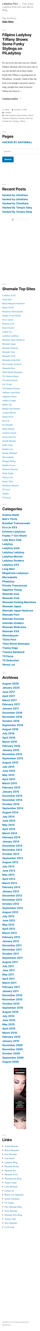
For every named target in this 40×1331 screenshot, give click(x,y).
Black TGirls (8, 307)
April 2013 (8, 878)
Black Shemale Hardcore (13, 303)
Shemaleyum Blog (13, 1178)
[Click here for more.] (20, 1128)
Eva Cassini (7, 319)
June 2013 (8, 870)
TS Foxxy (6, 497)
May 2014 (8, 824)
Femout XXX (8, 323)
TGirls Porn (9, 639)
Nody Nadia (7, 473)
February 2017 (11, 704)
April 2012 (8, 928)
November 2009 (12, 1049)
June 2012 (8, 920)
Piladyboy (13, 118)
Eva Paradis (7, 424)
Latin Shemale (11, 1186)
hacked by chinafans (15, 195)
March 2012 (9, 932)
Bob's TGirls (9, 519)
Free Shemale (11, 1154)
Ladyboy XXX (9, 295)
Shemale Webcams (14, 627)
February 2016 (11, 745)
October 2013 (10, 853)
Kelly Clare (7, 445)
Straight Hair (7, 121)
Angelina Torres (9, 396)
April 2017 (8, 696)
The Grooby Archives (12, 364)
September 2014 (12, 808)
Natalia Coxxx (8, 465)
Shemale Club (10, 598)
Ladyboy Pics (10, 3)
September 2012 (12, 908)
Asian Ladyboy (10, 115)
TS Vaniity (9, 1202)
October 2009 (11, 1053)
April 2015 (8, 779)
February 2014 (11, 837)
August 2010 (10, 1011)
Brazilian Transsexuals (12, 311)
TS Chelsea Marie (10, 376)
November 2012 (12, 899)
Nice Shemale (11, 1223)
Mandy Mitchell (9, 453)
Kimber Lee (7, 449)
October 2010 (10, 1003)
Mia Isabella (8, 457)
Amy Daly (7, 299)
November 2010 (12, 999)
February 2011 (11, 986)
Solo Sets (29, 118)
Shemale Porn (8, 368)
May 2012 (8, 924)
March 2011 (9, 982)
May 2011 (8, 974)
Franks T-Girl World (11, 315)
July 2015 (8, 766)
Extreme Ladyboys (13, 531)
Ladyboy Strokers (13, 560)
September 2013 (12, 858)
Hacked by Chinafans (15, 203)
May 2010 (8, 1024)
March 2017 (9, 700)
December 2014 (12, 795)
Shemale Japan (9, 344)
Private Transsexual (14, 585)
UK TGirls (7, 384)
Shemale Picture (12, 1166)
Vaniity (5, 493)
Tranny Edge (10, 647)
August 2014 (10, 812)
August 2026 (10, 683)
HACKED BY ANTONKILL (17, 142)
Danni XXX (7, 416)
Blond (19, 115)
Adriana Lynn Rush (11, 392)
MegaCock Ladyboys (15, 573)
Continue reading (11, 98)
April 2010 (8, 1028)
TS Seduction (10, 660)
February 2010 (11, 1036)
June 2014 (8, 820)
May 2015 (8, 775)
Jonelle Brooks (9, 441)
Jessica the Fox (9, 437)
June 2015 (8, 770)
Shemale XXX (8, 356)
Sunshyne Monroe (10, 485)
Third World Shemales (12, 372)
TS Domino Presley (11, 388)
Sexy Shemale (11, 1211)
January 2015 (10, 791)
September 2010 (12, 1007)
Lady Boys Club (12, 539)
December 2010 (12, 995)
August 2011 (10, 962)
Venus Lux (8, 664)
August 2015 (10, 762)
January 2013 (10, 891)
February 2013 (11, 887)
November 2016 (12, 716)
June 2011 (8, 970)
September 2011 (12, 957)
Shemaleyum (10, 635)
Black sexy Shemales (14, 1194)
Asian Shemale (11, 1146)
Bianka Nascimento (11, 408)
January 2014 (10, 841)
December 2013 (12, 845)
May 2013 (8, 874)
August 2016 (10, 729)
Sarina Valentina (12, 1198)
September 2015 (12, 758)
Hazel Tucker (8, 327)
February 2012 (11, 937)
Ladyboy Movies (12, 556)
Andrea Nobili (10, 514)
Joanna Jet (9, 1190)
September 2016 (12, 725)
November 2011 (12, 949)
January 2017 (10, 708)
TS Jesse (6, 489)
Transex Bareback (13, 652)
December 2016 (12, 712)
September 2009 (13, 1057)
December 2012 (12, 895)
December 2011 (12, 945)
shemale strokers (13, 623)
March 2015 (9, 783)
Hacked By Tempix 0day (17, 207)
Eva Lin (5, 420)
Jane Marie (10, 1158)
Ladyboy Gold (10, 548)
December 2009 (12, 1045)
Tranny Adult (11, 1182)
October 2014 (10, 804)
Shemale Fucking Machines (19, 602)
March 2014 (9, 833)
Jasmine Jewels (9, 432)
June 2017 (8, 691)
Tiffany (22, 121)
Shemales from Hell (11, 360)
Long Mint (8, 569)
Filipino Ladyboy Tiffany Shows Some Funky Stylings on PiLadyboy (16, 43)
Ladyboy (8, 112)
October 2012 (10, 903)
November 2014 (12, 799)
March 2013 (9, 883)
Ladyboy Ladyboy (10, 335)
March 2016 (9, 741)
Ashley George (9, 400)
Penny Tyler (7, 481)
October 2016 (10, 720)
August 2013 (10, 862)
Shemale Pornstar (10, 348)
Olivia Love (7, 477)
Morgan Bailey (9, 461)
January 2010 (10, 1041)
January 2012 (10, 941)
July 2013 (8, 866)
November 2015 (12, 754)
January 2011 (10, 991)
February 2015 (11, 787)
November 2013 (12, 849)
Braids (24, 115)
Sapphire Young (12, 589)
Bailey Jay (7, 404)
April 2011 (8, 978)
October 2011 (10, 953)
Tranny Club (10, 1219)
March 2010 (9, 1032)
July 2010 (8, 1016)
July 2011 (8, 966)
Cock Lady (9, 1227)
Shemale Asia (10, 593)
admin (7, 110)
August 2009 (10, 1061)
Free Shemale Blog (13, 1206)
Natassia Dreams (10, 469)
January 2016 (10, 750)
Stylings (16, 121)
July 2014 (8, 816)
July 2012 (8, 916)
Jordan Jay (7, 331)
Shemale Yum (8, 352)
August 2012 (10, 912)
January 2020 (11, 687)
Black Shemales (12, 1150)
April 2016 (8, 737)
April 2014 (8, 829)
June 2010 (8, 1020)
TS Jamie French (9, 380)
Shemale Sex (10, 1170)
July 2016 (8, 733)
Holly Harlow (8, 428)
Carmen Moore (9, 412)
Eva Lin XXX (9, 527)
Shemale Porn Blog (13, 1215)
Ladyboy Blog (11, 1162)
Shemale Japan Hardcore (13, 339)
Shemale (21, 118)
